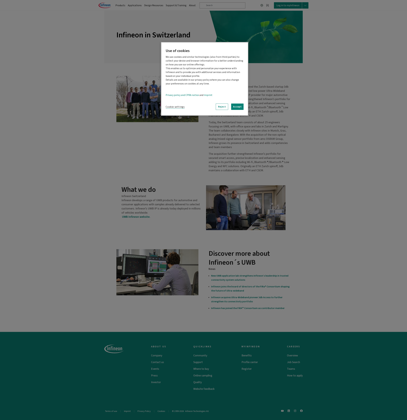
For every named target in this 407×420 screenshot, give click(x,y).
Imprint (208, 95)
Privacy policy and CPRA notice (182, 95)
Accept (237, 106)
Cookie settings (175, 107)
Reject (222, 106)
